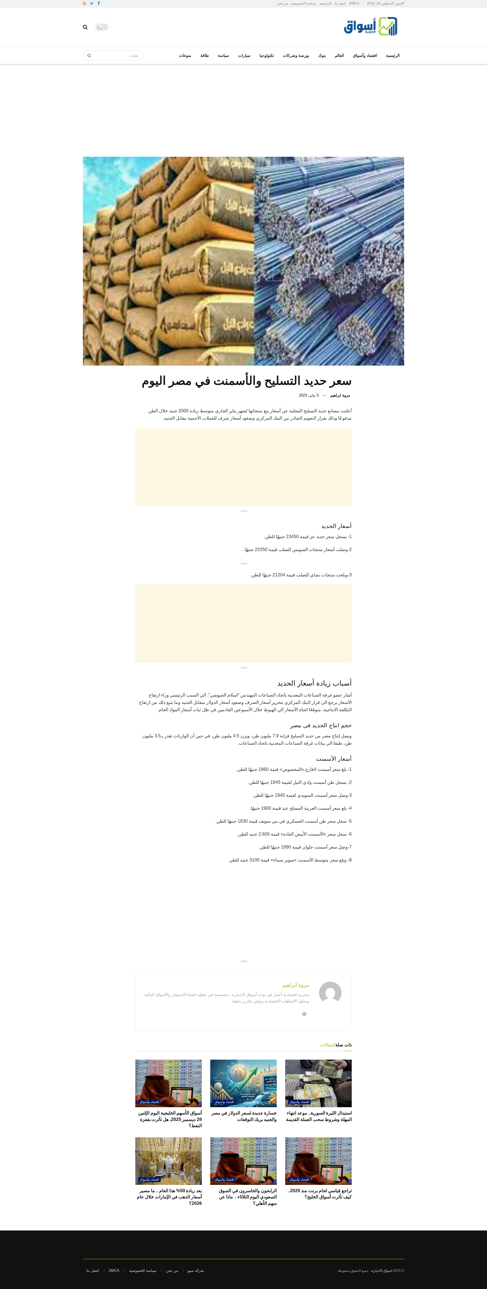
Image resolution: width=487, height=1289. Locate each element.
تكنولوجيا (267, 55)
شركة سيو (196, 1270)
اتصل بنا (340, 3)
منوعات (185, 55)
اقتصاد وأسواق (365, 55)
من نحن (282, 3)
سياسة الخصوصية (303, 3)
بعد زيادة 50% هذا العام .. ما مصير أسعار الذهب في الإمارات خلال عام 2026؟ (169, 1197)
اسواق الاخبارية (381, 1271)
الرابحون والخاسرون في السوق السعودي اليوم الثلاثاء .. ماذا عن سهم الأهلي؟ (248, 1197)
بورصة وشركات (296, 55)
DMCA (354, 3)
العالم (339, 55)
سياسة (223, 55)
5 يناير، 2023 (309, 395)
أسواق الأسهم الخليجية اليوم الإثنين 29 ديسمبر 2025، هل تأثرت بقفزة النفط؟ (170, 1119)
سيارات (244, 55)
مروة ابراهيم (340, 395)
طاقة (204, 55)
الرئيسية (325, 3)
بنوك (322, 55)
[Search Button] (87, 55)
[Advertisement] (243, 106)
